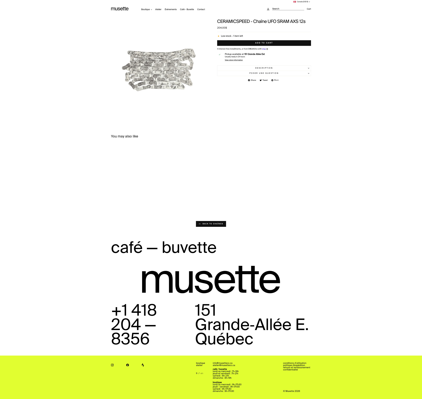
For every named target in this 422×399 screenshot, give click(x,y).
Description (264, 68)
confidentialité (290, 370)
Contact (201, 9)
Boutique (145, 9)
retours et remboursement (296, 368)
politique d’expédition (294, 365)
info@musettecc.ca (222, 363)
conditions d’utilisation (294, 363)
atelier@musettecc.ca (224, 365)
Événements (171, 9)
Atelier (158, 9)
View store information (234, 60)
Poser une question (264, 73)
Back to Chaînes (212, 224)
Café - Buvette (187, 9)
